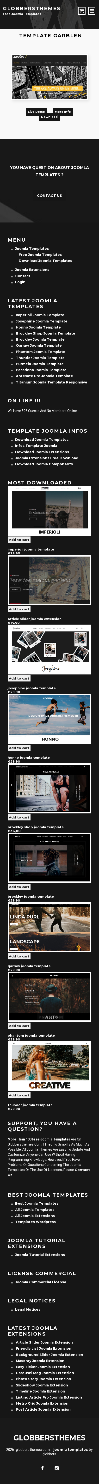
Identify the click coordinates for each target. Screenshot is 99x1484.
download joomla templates (45, 261)
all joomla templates (34, 1210)
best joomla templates (36, 1203)
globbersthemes (32, 8)
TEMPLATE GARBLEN (50, 35)
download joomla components (44, 464)
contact (22, 276)
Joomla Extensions (32, 270)
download (49, 117)
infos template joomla (36, 446)
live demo (36, 112)
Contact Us (49, 195)
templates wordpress (35, 1222)
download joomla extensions (42, 452)
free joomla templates (40, 254)
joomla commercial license (40, 1282)
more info (63, 112)
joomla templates (32, 248)
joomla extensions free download (46, 458)
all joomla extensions (35, 1216)
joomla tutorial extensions (40, 1255)
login (20, 282)
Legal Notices (27, 1309)
